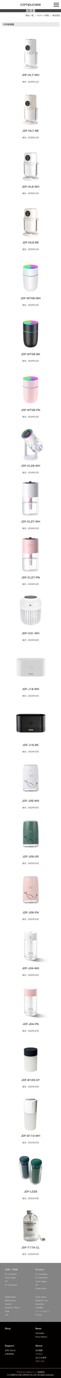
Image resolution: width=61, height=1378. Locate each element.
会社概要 (39, 1350)
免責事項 (41, 1372)
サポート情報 (43, 15)
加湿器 (30, 10)
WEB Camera (10, 1300)
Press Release (41, 1337)
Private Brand (40, 1288)
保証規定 (56, 15)
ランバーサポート (42, 1311)
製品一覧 (30, 15)
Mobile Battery (10, 1297)
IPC (6, 1281)
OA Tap (38, 1315)
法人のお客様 (40, 1358)
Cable (7, 1311)
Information (39, 1333)
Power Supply (10, 1278)
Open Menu (56, 4)
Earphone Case (41, 1300)
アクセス (39, 1354)
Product (39, 1269)
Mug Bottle (39, 1304)
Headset (8, 1304)
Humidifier (39, 1308)
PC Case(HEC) (11, 1274)
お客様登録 (9, 1354)
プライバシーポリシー (25, 1372)
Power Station (40, 1297)
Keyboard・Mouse (12, 1308)
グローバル (39, 1361)
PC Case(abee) (11, 1285)
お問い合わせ (10, 1350)
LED (6, 1315)
